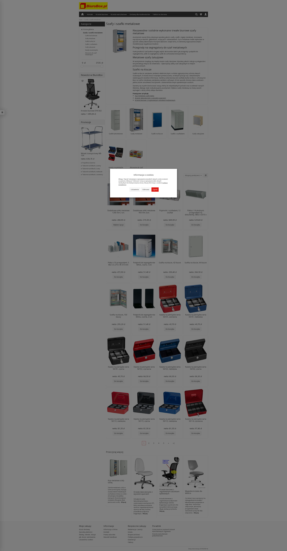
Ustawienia (135, 189)
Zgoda (155, 189)
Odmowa (145, 189)
